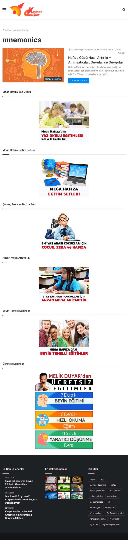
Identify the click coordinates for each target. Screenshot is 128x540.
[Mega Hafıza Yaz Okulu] (64, 121)
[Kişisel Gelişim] (26, 9)
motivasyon (95, 507)
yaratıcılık (115, 519)
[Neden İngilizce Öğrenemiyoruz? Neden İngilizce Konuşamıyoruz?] (64, 495)
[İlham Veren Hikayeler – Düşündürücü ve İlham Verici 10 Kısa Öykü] (77, 480)
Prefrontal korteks (115, 513)
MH (109, 502)
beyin (102, 479)
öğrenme (94, 524)
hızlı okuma (115, 490)
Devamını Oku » (79, 80)
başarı (92, 479)
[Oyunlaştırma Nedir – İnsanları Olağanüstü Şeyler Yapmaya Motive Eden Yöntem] (51, 487)
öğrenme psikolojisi (111, 524)
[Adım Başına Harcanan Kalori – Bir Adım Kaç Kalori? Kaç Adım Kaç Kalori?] (64, 480)
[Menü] (4, 10)
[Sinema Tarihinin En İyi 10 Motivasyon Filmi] (77, 495)
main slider (112, 496)
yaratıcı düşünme (98, 519)
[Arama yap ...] (124, 10)
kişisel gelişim (96, 496)
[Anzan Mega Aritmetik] (64, 285)
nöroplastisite (96, 513)
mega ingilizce (96, 502)
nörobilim (109, 507)
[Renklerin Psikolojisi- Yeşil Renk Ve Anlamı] (64, 487)
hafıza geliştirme (97, 490)
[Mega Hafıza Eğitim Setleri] (64, 178)
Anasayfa (9, 30)
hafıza (113, 485)
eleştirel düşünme (98, 485)
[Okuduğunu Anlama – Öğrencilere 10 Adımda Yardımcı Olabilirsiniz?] (77, 487)
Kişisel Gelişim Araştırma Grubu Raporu (89, 49)
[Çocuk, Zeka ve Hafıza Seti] (64, 231)
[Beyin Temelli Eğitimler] (64, 338)
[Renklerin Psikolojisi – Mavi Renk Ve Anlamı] (51, 495)
